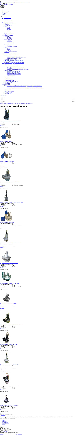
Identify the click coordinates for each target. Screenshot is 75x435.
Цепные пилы (9, 50)
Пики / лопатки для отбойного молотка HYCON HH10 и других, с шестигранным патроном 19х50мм (24, 86)
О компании (4, 421)
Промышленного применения (12, 46)
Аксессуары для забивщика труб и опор (11, 81)
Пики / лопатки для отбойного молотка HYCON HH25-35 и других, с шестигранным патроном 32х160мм (25, 88)
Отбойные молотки (10, 43)
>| (2, 413)
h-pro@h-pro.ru (5, 431)
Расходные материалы (6, 84)
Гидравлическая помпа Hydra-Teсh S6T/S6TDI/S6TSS (9, 364)
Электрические (7, 21)
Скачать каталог (3, 95)
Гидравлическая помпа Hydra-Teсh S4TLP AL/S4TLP (9, 283)
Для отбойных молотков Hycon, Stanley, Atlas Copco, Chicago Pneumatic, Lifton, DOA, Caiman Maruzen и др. (23, 85)
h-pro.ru (1, 434)
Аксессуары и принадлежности (7, 77)
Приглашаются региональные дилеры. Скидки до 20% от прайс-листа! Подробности (15, 2)
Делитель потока (7, 83)
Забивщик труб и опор (8, 25)
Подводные (9, 37)
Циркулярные (9, 29)
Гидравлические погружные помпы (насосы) (12, 103)
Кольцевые (8, 28)
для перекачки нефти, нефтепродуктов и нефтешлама (13, 60)
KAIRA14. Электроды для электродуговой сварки (15, 67)
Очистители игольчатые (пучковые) (10, 51)
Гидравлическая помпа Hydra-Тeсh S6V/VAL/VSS (9, 344)
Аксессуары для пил (8, 78)
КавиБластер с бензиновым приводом (13, 71)
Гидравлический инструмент (7, 22)
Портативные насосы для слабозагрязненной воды (15, 55)
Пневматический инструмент (7, 35)
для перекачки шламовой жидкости (10, 59)
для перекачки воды (7, 54)
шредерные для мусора (8, 61)
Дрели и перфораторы (8, 39)
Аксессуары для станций (8, 79)
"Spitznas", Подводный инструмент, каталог (12, 64)
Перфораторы (6, 24)
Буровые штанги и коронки (9, 91)
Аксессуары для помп (8, 82)
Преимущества (5, 422)
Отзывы (3, 424)
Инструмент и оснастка (11, 75)
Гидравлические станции (6, 18)
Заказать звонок (10, 4)
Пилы (5, 26)
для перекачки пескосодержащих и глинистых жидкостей (14, 62)
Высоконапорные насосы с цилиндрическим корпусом (16, 57)
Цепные (8, 30)
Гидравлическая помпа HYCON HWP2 (7, 141)
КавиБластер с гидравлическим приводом (14, 74)
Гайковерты (6, 34)
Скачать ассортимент (4, 4)
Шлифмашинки (7, 36)
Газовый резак (6, 76)
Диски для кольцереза (8, 92)
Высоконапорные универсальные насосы (14, 56)
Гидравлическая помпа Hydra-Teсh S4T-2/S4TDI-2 (9, 263)
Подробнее (2, 125)
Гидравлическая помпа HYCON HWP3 (7, 161)
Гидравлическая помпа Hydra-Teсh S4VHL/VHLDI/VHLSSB (10, 242)
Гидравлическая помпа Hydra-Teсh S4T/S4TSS (8, 303)
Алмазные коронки (7, 89)
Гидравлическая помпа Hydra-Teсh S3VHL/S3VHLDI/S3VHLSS (11, 202)
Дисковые (8, 27)
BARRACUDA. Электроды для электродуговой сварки (16, 68)
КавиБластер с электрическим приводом (14, 73)
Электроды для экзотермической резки (13, 65)
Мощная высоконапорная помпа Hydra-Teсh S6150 (9, 405)
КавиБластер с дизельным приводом (13, 72)
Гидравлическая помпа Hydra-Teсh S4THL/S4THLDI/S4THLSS (11, 324)
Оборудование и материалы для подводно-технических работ (13, 63)
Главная (1, 103)
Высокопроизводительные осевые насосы (14, 58)
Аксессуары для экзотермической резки (13, 66)
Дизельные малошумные (8, 20)
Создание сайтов (19, 434)
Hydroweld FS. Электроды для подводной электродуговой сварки (18, 69)
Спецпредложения (5, 423)
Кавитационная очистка (8, 70)
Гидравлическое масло (8, 93)
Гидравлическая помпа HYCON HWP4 (7, 222)
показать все (3, 415)
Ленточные (8, 31)
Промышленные (9, 38)
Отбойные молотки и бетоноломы (10, 23)
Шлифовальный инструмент (9, 33)
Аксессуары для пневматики (9, 80)
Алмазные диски (7, 90)
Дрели (5, 32)
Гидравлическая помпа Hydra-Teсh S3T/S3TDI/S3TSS (9, 181)
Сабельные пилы (9, 49)
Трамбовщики (6, 52)
